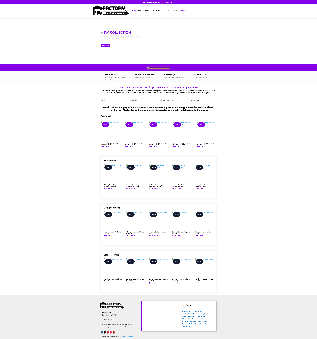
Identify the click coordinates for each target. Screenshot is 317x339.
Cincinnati (173, 110)
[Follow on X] (105, 332)
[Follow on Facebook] (102, 332)
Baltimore (140, 110)
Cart (165, 10)
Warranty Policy (186, 326)
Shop (139, 10)
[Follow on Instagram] (111, 332)
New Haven (114, 110)
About (158, 10)
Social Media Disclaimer (189, 314)
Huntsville (191, 107)
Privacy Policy (186, 319)
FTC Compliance (203, 314)
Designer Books (148, 10)
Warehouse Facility (187, 324)
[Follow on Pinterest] (108, 332)
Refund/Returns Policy (202, 324)
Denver (150, 110)
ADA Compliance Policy (189, 321)
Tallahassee (186, 110)
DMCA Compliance (201, 316)
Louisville (161, 110)
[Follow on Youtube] (114, 332)
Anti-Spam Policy (187, 311)
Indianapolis (201, 110)
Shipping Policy (202, 321)
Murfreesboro (205, 107)
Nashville (128, 110)
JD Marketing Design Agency (125, 336)
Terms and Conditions (198, 319)
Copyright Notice (199, 311)
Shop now (105, 45)
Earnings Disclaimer (188, 316)
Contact (174, 10)
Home (134, 10)
